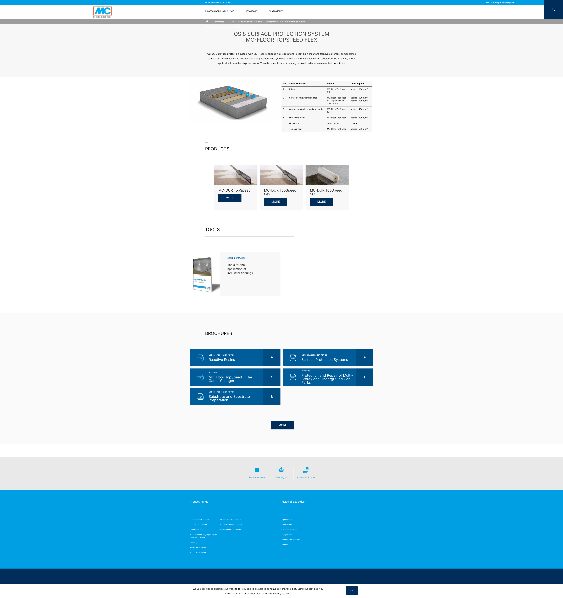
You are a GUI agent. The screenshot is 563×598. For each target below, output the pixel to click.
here (288, 593)
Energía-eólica (288, 534)
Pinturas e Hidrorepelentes (231, 524)
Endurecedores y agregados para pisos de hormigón (203, 535)
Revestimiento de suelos (293, 22)
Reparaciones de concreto (231, 529)
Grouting (193, 542)
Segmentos (219, 22)
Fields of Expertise (293, 501)
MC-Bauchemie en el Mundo (218, 2)
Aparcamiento (272, 22)
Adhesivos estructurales (200, 519)
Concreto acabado (197, 529)
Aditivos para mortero (198, 524)
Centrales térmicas (289, 529)
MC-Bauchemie (102, 12)
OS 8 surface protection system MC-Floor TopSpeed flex (500, 5)
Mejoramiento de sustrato (230, 519)
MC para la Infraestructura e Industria (245, 22)
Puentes (285, 544)
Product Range (199, 501)
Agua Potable (287, 519)
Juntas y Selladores (198, 552)
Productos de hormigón (291, 539)
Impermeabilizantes (198, 547)
